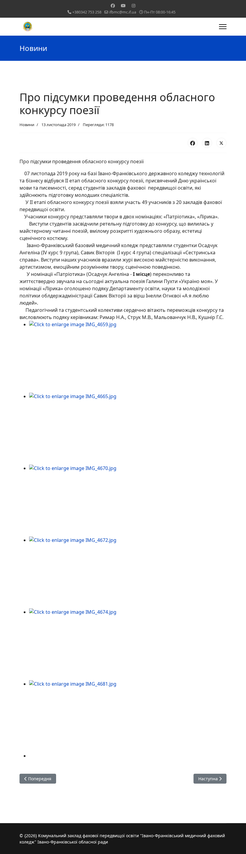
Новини (27, 124)
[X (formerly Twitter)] (221, 143)
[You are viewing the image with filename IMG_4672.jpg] (127, 572)
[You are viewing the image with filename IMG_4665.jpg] (127, 429)
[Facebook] (113, 5)
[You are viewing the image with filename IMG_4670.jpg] (127, 500)
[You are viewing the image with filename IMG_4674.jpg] (127, 644)
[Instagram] (133, 5)
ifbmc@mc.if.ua (122, 12)
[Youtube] (123, 5)
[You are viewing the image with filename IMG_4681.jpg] (127, 716)
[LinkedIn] (207, 143)
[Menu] (222, 27)
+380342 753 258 (86, 12)
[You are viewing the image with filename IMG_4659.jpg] (127, 357)
